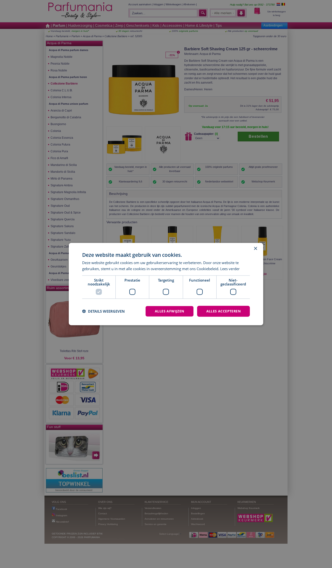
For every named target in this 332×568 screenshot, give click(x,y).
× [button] (255, 248)
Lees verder (230, 268)
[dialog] (166, 284)
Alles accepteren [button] (223, 311)
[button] (103, 311)
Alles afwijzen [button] (169, 311)
